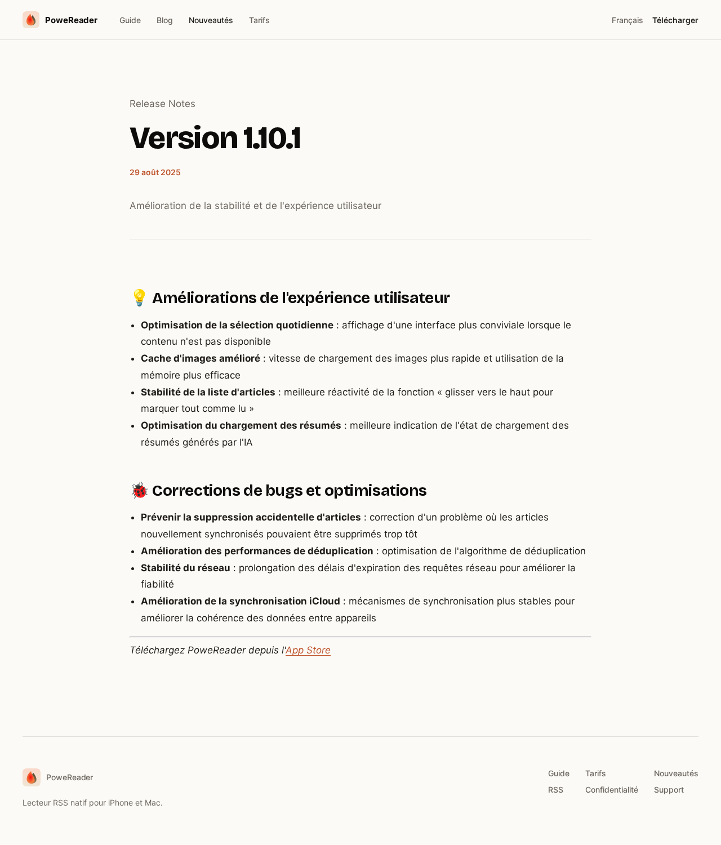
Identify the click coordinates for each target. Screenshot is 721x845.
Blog (165, 20)
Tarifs (259, 20)
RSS (555, 789)
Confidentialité (611, 789)
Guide (130, 20)
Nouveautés (211, 20)
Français (627, 20)
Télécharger (675, 20)
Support (669, 789)
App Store (308, 650)
